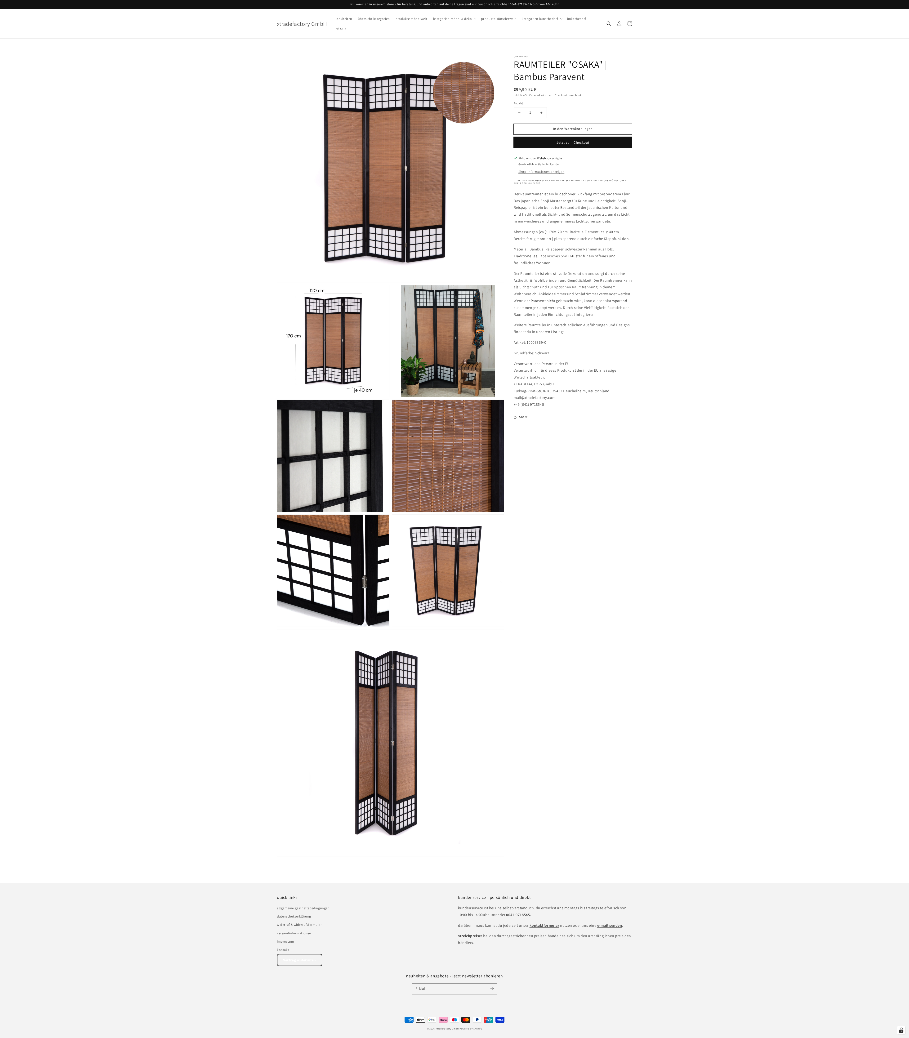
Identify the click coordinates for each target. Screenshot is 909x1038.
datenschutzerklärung (294, 916)
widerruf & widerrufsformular (299, 924)
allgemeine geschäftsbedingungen (303, 908)
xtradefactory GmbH (447, 1028)
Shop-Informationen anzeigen (541, 171)
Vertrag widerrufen (299, 960)
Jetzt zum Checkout (573, 142)
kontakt (283, 950)
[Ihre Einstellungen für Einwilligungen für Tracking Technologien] (901, 1030)
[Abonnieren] (492, 989)
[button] (454, 19)
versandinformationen (294, 933)
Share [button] (523, 417)
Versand (534, 95)
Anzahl (518, 104)
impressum (285, 941)
